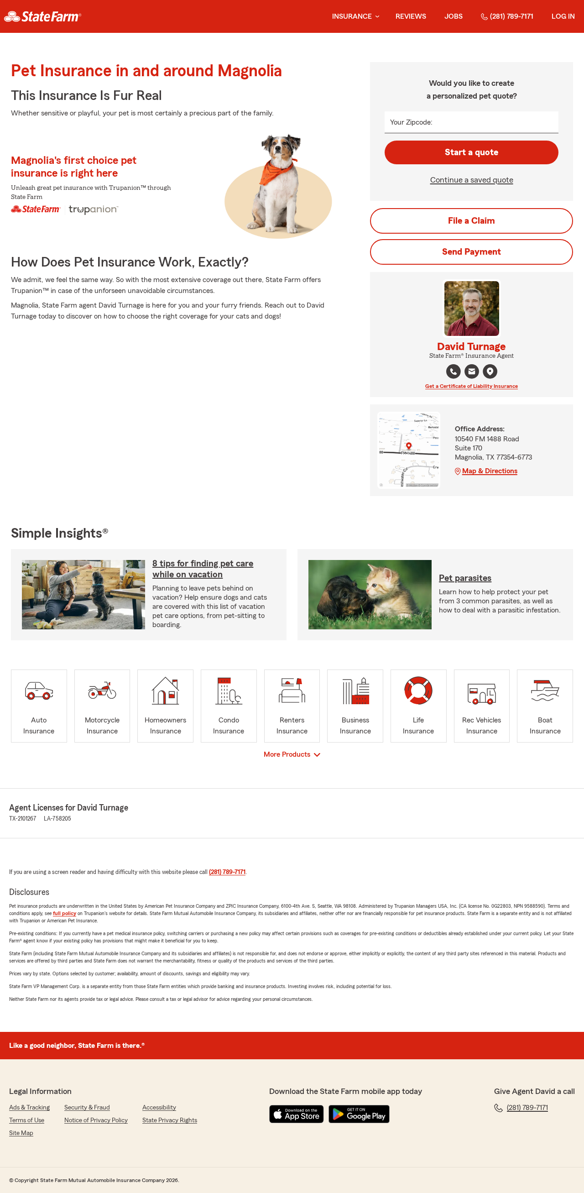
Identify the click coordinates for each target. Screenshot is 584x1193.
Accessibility (159, 1107)
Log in (563, 16)
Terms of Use (26, 1120)
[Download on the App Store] (296, 1114)
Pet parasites (465, 578)
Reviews (411, 16)
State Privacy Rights (169, 1120)
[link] (42, 16)
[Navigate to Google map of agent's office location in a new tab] (490, 371)
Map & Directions (489, 471)
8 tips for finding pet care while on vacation (202, 569)
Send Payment (471, 251)
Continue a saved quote (471, 180)
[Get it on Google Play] (359, 1114)
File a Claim (471, 220)
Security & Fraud (87, 1107)
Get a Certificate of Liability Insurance (471, 386)
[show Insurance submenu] (375, 17)
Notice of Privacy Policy (96, 1120)
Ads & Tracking (29, 1107)
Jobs (453, 16)
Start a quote (471, 152)
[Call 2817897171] (453, 371)
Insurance (352, 16)
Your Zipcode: (411, 122)
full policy (64, 913)
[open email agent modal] (471, 372)
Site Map (21, 1133)
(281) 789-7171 (511, 16)
